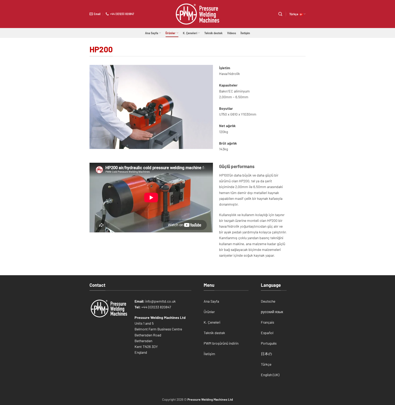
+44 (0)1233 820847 (156, 307)
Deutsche (268, 301)
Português (268, 343)
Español (267, 332)
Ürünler (170, 33)
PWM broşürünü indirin (221, 343)
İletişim (245, 33)
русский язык (272, 311)
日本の (266, 353)
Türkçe (294, 14)
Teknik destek (213, 33)
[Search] (280, 14)
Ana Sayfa (151, 33)
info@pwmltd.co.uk (160, 301)
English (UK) (270, 374)
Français (267, 322)
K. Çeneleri (190, 33)
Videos (231, 33)
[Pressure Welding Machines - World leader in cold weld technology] (197, 14)
